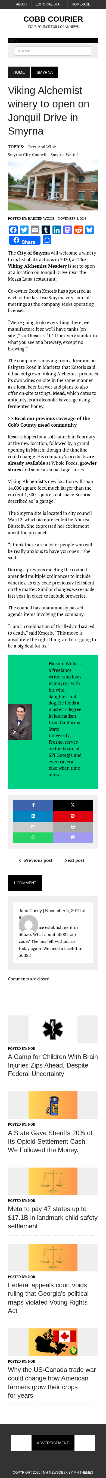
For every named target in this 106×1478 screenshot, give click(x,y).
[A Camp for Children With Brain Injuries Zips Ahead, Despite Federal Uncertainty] (53, 1039)
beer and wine (42, 146)
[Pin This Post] (73, 816)
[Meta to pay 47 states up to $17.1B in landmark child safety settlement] (53, 1192)
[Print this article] (73, 827)
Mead (59, 393)
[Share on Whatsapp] (33, 837)
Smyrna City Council (27, 154)
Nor (31, 1048)
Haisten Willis (41, 218)
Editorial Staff (49, 4)
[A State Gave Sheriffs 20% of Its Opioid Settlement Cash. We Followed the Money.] (53, 1115)
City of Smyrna (33, 253)
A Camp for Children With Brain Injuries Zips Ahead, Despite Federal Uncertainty (53, 1065)
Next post (74, 860)
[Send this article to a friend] (33, 827)
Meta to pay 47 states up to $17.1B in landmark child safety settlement (53, 1217)
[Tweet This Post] (73, 805)
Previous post (38, 860)
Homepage (81, 4)
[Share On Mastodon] (73, 837)
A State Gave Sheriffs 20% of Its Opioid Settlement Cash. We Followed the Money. (50, 1141)
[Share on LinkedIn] (33, 816)
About (21, 4)
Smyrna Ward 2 (65, 154)
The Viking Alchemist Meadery (47, 262)
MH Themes (83, 1472)
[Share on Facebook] (33, 805)
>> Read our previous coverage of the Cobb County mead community (49, 421)
